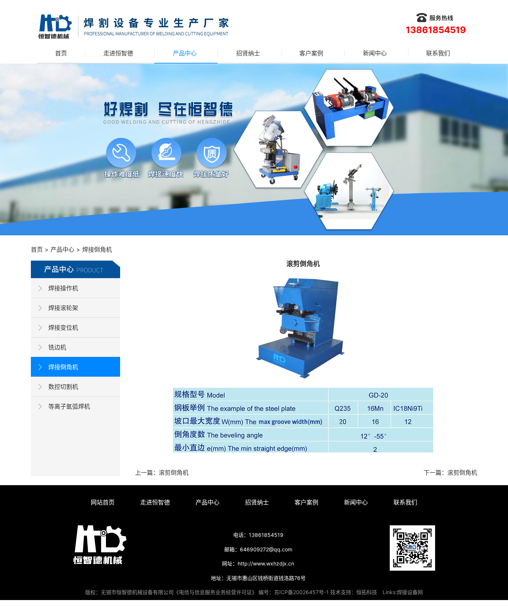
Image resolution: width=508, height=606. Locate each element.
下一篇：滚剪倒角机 (450, 472)
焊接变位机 (63, 327)
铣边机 (57, 347)
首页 (61, 53)
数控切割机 (63, 386)
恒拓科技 (366, 592)
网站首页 (103, 502)
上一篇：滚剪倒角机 (162, 472)
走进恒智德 (118, 53)
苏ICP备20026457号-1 (301, 592)
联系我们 (438, 53)
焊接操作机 (63, 288)
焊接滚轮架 (63, 308)
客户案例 (311, 53)
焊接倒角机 (97, 249)
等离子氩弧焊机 (69, 406)
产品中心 (185, 53)
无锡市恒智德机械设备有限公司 (137, 592)
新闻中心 (375, 53)
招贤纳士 (248, 53)
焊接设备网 (410, 592)
